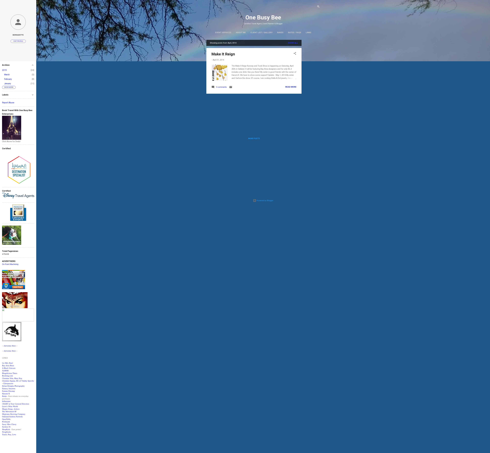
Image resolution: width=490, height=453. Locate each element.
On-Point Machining (10, 264)
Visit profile (18, 41)
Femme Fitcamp (8, 391)
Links (308, 32)
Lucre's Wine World (10, 406)
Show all (293, 43)
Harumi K (6, 394)
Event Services (223, 32)
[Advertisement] (312, 78)
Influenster (6, 401)
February (8, 79)
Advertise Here (10, 346)
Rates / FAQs (294, 32)
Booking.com (7, 376)
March (7, 74)
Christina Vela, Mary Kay (12, 378)
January (7, 83)
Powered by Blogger (264, 200)
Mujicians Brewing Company (13, 414)
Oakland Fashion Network (12, 416)
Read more (290, 87)
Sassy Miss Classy (9, 424)
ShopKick (6, 429)
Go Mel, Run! (7, 363)
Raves (280, 32)
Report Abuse (8, 102)
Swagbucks (6, 432)
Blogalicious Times (9, 373)
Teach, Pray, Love (9, 434)
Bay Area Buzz (8, 366)
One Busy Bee (263, 17)
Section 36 (6, 426)
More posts (254, 138)
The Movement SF (9, 411)
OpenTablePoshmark (6, 420)
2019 (4, 70)
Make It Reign (223, 54)
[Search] (318, 7)
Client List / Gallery (261, 32)
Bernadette (18, 35)
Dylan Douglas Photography (13, 386)
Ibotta (4, 396)
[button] (294, 54)
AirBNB (5, 371)
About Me (241, 32)
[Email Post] (230, 88)
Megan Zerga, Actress (11, 409)
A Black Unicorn (8, 368)
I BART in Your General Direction (15, 404)
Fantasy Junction (8, 388)
